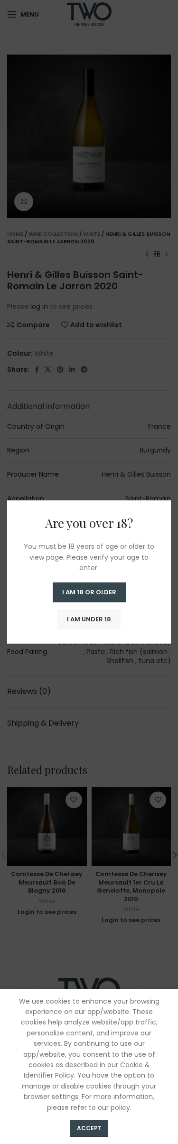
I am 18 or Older (89, 592)
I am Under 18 (89, 619)
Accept (89, 1128)
